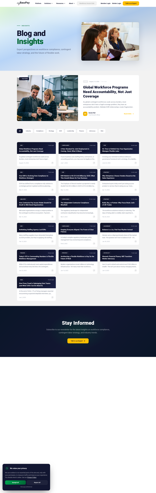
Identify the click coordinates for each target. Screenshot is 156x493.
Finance (81, 131)
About (71, 3)
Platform (38, 3)
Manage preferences (26, 487)
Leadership (70, 131)
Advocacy (92, 131)
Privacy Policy (31, 477)
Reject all (37, 482)
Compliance (39, 131)
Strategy (51, 131)
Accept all (15, 482)
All (20, 131)
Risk (102, 131)
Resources (59, 3)
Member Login (105, 3)
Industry (28, 131)
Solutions (47, 3)
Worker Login (116, 3)
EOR (60, 131)
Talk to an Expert (131, 3)
